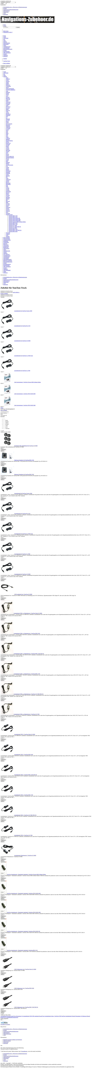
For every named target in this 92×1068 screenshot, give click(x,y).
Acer (7, 95)
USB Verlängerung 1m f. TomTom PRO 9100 (24, 988)
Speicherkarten (6, 265)
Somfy (7, 122)
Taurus (7, 168)
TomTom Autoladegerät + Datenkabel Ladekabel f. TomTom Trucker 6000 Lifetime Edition (26, 874)
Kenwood (8, 103)
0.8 (3, 415)
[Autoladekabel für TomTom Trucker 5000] (7, 310)
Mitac (7, 202)
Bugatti (6, 421)
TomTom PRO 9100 (13, 231)
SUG (6, 427)
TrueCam (8, 99)
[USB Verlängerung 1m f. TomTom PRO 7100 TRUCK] (7, 1007)
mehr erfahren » (16, 292)
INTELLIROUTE (10, 156)
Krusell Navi (13, 1016)
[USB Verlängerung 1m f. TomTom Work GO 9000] (7, 969)
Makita (7, 163)
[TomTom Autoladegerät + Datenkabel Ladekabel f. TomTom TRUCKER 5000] (4, 912)
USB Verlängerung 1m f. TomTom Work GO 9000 (25, 969)
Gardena (8, 104)
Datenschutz (5, 12)
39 (6, 415)
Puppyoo (8, 110)
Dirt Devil (8, 106)
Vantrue (7, 180)
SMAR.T (8, 79)
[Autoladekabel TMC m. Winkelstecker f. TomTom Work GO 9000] (7, 613)
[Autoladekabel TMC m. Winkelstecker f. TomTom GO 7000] (7, 714)
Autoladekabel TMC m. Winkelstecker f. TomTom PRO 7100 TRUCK (29, 653)
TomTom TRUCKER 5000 (14, 219)
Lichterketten (6, 242)
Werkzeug (5, 272)
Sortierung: (3, 409)
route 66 (7, 209)
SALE (4, 71)
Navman (8, 204)
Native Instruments (10, 88)
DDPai (7, 141)
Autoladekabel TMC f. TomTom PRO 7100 (23, 794)
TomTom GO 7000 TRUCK (15, 226)
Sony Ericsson (9, 123)
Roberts (7, 169)
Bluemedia (8, 184)
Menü (4, 24)
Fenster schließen (4, 293)
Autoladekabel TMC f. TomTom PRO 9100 (23, 754)
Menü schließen (6, 63)
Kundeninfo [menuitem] (14, 9)
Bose (7, 161)
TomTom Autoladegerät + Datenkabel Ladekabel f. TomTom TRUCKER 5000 (24, 912)
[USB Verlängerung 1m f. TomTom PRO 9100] (7, 988)
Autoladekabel (6, 257)
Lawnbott (8, 128)
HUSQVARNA (9, 140)
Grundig (7, 190)
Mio (7, 200)
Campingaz (8, 86)
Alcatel (7, 112)
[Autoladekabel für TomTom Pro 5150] (7, 325)
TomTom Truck (9, 214)
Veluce (7, 94)
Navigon (8, 203)
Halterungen (5, 244)
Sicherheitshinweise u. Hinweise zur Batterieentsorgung (15, 7)
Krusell (6, 424)
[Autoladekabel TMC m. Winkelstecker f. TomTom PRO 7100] (7, 673)
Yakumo (7, 236)
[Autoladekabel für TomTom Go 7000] (7, 370)
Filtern (2, 407)
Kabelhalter (5, 241)
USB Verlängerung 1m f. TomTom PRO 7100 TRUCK (26, 1007)
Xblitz (7, 137)
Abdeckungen (6, 248)
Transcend (8, 102)
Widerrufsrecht (6, 10)
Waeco (7, 87)
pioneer (7, 208)
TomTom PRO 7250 (13, 224)
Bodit (6, 420)
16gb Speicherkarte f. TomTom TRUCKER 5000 (24, 405)
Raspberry (8, 125)
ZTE (7, 152)
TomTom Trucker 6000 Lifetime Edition (17, 221)
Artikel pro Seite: (4, 432)
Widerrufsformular (7, 1033)
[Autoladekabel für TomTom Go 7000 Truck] (7, 355)
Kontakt (5, 8)
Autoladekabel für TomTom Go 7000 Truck (23, 355)
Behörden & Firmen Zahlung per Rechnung (12, 1039)
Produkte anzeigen (4, 411)
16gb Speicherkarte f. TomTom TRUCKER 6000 (24, 393)
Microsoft (8, 150)
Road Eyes (8, 143)
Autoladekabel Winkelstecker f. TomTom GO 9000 (25, 855)
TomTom (8, 213)
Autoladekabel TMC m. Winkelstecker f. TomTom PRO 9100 (27, 633)
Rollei (7, 100)
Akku (4, 75)
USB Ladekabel (35, 1016)
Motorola (8, 118)
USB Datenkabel (7, 270)
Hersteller (3, 416)
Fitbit (7, 186)
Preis (2, 414)
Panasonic (8, 207)
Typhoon (8, 234)
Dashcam (5, 243)
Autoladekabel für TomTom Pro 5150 (22, 325)
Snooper (7, 81)
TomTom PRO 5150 (13, 217)
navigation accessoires (5, 1024)
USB (30, 1016)
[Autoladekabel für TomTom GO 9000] (7, 340)
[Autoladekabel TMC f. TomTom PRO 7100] (7, 794)
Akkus (4, 249)
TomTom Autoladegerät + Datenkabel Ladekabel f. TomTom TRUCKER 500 (23, 931)
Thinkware (8, 179)
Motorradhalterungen (7, 261)
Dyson (7, 155)
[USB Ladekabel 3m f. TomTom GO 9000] (7, 594)
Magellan (8, 197)
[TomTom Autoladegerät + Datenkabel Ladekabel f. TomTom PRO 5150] (4, 950)
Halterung (84, 1016)
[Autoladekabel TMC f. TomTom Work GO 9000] (7, 734)
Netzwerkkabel (6, 237)
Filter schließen (4, 410)
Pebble (7, 83)
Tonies (7, 174)
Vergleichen (3, 449)
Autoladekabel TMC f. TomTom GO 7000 (23, 835)
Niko (7, 131)
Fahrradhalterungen (7, 259)
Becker (7, 181)
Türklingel (5, 269)
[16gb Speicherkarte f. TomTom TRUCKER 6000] (7, 393)
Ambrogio (8, 127)
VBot (7, 111)
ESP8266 (8, 173)
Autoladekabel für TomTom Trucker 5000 (23, 310)
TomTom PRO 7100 (13, 229)
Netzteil (5, 263)
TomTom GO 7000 (13, 225)
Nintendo (8, 126)
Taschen (5, 267)
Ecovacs (7, 108)
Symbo (7, 167)
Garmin (7, 187)
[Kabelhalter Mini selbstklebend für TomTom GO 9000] (7, 445)
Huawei (7, 192)
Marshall (8, 175)
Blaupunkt (8, 183)
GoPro (7, 80)
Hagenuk (8, 172)
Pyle (7, 166)
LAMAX (8, 138)
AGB (4, 13)
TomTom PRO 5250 (13, 223)
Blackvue (8, 98)
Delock (6, 423)
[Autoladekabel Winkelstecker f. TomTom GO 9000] (7, 855)
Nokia (7, 206)
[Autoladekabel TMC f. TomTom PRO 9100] (7, 754)
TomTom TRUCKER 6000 (14, 220)
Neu (4, 74)
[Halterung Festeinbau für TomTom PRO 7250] (7, 460)
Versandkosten (24, 1051)
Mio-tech (8, 201)
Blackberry (8, 114)
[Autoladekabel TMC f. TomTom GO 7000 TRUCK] (7, 815)
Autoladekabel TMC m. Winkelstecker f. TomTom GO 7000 (26, 714)
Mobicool (8, 85)
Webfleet (8, 162)
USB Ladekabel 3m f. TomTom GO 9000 (23, 594)
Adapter (5, 252)
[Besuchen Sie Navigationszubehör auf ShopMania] (4, 1023)
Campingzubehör (7, 240)
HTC (7, 116)
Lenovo (7, 196)
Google (7, 189)
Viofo (7, 178)
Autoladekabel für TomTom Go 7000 (22, 370)
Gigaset (7, 149)
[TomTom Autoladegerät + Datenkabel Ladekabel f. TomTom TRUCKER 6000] (4, 893)
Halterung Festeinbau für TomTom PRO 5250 (24, 474)
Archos (7, 148)
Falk (7, 185)
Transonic (8, 232)
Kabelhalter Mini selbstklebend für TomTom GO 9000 (25, 445)
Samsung (8, 211)
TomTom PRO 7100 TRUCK (15, 230)
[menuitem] (47, 7)
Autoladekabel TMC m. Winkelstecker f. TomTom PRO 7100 (27, 673)
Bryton (7, 158)
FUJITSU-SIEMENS (10, 89)
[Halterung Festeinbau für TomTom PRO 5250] (7, 474)
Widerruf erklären (7, 1040)
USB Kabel (5, 72)
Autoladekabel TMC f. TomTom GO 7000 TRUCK (25, 815)
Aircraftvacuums (9, 164)
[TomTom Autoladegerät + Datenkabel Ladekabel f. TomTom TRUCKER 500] (4, 931)
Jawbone (8, 195)
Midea (7, 109)
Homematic (8, 191)
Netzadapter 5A (19, 1016)
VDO (7, 235)
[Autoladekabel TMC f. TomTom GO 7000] (7, 835)
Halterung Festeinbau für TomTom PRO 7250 (24, 460)
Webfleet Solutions (10, 157)
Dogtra (7, 154)
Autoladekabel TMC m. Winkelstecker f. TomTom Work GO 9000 (28, 613)
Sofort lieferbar (4, 413)
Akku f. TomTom (55, 1016)
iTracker (7, 97)
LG (6, 117)
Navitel (7, 145)
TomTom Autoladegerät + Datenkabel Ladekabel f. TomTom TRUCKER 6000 (24, 893)
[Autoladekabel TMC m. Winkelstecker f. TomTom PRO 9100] (7, 633)
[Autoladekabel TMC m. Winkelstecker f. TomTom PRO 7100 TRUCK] (7, 653)
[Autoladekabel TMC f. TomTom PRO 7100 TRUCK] (7, 774)
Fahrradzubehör (6, 238)
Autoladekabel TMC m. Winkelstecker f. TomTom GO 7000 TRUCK (28, 694)
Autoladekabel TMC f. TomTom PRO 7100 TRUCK (25, 774)
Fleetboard (8, 171)
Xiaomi (7, 151)
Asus (7, 91)
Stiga (7, 132)
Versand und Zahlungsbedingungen (10, 9)
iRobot (7, 194)
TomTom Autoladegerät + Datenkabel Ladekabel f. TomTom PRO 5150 (22, 950)
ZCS (7, 135)
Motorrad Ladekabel (7, 260)
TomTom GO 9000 (13, 227)
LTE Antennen (6, 254)
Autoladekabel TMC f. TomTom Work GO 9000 (24, 734)
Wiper (7, 133)
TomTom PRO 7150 (13, 215)
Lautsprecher (6, 246)
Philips (7, 146)
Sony (7, 212)
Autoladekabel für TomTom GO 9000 (22, 340)
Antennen (5, 253)
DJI (6, 177)
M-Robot (8, 92)
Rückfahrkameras (7, 264)
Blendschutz (5, 247)
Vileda (7, 82)
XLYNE (8, 120)
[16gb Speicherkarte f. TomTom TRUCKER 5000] (7, 405)
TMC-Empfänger (7, 266)
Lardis (7, 160)
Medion (7, 198)
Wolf (7, 134)
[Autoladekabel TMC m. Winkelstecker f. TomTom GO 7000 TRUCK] (7, 694)
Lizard (7, 129)
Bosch (7, 121)
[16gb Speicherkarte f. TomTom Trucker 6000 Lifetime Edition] (7, 382)
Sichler (7, 93)
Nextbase (8, 144)
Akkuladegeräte (6, 250)
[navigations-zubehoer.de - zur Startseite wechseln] (27, 22)
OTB (6, 425)
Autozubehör (6, 258)
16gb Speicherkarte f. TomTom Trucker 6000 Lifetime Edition (27, 382)
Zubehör (5, 76)
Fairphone (8, 115)
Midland (7, 139)
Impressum (5, 14)
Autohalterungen (6, 255)
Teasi (7, 77)
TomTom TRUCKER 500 (14, 218)
